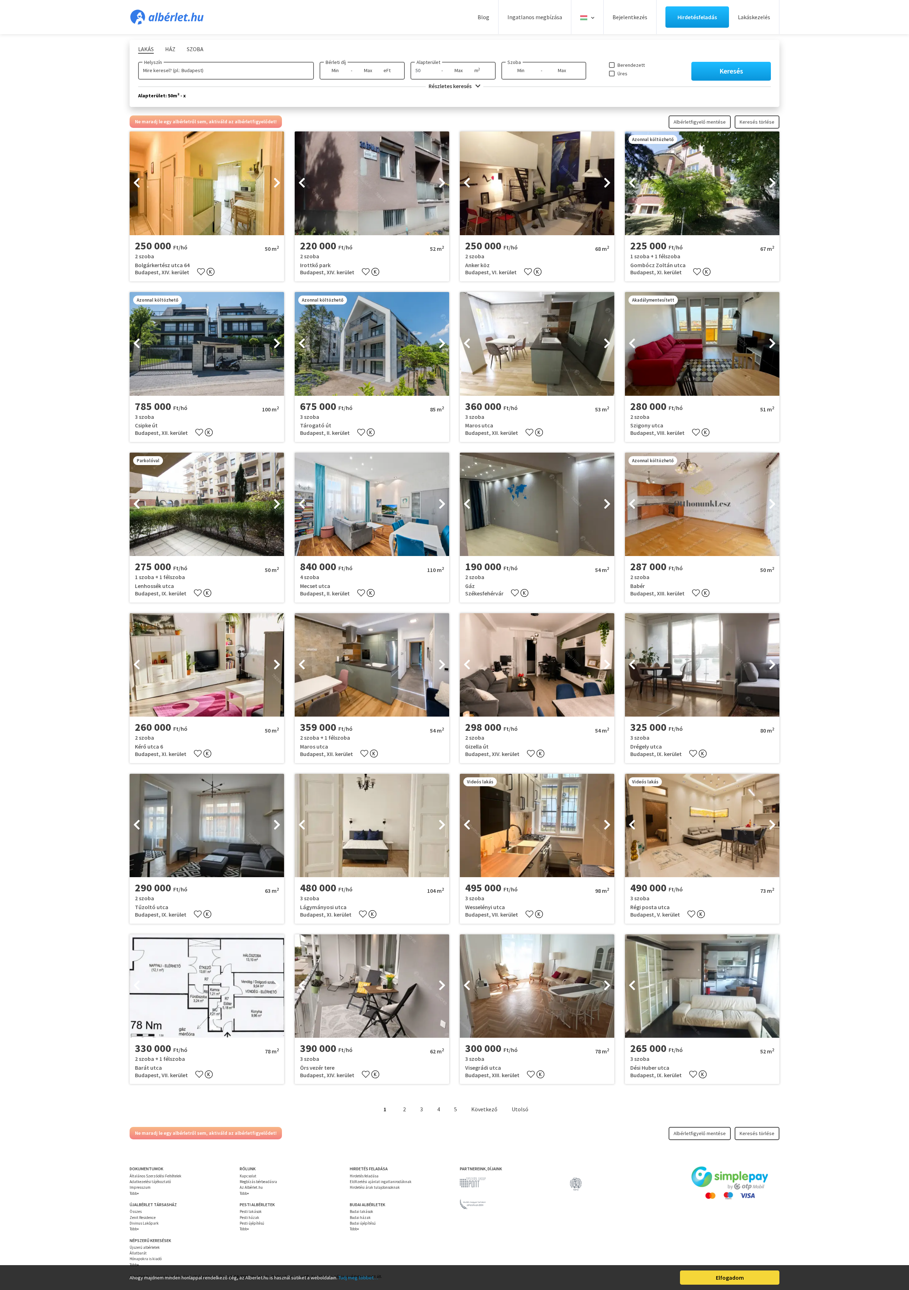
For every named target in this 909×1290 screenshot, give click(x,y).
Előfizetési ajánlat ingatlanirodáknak (381, 1181)
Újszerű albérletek (145, 1247)
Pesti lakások (251, 1211)
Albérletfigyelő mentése (700, 122)
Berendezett (631, 65)
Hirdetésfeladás (697, 17)
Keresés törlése (757, 122)
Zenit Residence (143, 1217)
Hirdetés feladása (364, 1175)
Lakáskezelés (754, 17)
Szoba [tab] (195, 49)
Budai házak (360, 1217)
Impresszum (140, 1187)
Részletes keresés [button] (451, 86)
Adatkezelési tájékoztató (150, 1181)
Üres (622, 73)
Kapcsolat (248, 1175)
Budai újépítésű (363, 1223)
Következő (484, 1109)
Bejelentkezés (630, 17)
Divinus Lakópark (144, 1223)
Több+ (134, 1193)
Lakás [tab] (146, 49)
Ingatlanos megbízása (534, 17)
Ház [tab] (170, 49)
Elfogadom (730, 1277)
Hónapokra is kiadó (146, 1258)
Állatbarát (138, 1253)
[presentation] (136, 183)
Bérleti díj (336, 62)
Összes (136, 1211)
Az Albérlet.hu (251, 1187)
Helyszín (153, 62)
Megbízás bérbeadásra (258, 1181)
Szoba (514, 62)
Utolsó (520, 1109)
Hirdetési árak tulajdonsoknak (375, 1187)
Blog (483, 17)
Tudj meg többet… (358, 1277)
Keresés (731, 70)
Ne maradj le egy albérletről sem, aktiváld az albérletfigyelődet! (206, 121)
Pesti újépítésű (252, 1223)
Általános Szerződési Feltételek (155, 1175)
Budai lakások (361, 1211)
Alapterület (428, 62)
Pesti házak (249, 1217)
